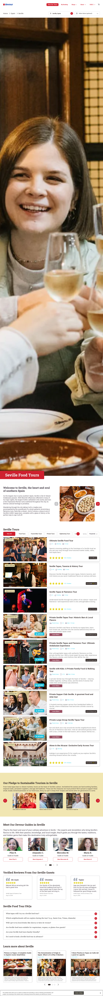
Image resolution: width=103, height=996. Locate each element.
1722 (65, 583)
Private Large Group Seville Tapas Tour (66, 720)
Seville (20, 13)
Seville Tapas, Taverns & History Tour (66, 566)
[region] (51, 993)
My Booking (64, 4)
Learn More (55, 634)
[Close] (100, 993)
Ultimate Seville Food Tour (61, 541)
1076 (65, 762)
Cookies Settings (79, 993)
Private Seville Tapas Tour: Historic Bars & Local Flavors (71, 618)
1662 (65, 609)
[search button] (71, 13)
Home (5, 13)
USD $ (91, 4)
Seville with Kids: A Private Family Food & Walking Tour (72, 670)
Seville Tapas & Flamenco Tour (63, 592)
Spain (13, 13)
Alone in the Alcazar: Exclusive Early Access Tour (71, 745)
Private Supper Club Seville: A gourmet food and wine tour (71, 695)
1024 (65, 558)
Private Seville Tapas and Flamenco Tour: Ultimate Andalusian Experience (72, 644)
